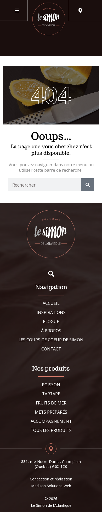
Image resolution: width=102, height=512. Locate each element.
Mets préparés (51, 412)
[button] (51, 273)
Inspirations (51, 312)
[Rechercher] (87, 184)
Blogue (51, 321)
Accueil (51, 303)
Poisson (51, 384)
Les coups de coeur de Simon (51, 339)
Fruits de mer (51, 403)
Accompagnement (51, 421)
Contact (51, 349)
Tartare (51, 393)
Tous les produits (51, 430)
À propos (51, 330)
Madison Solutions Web (51, 485)
